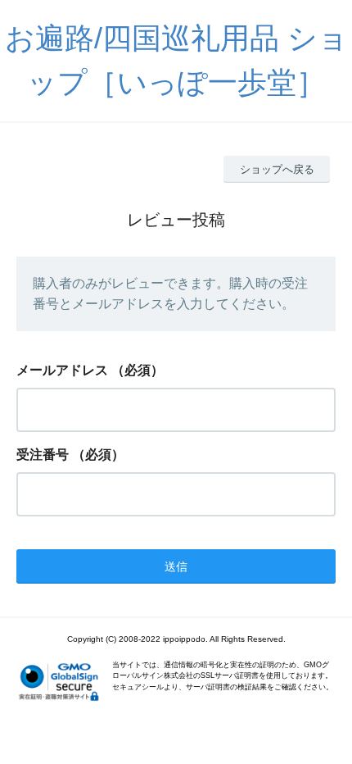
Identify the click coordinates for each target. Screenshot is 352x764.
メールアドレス (62, 370)
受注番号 (42, 455)
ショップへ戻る (277, 169)
